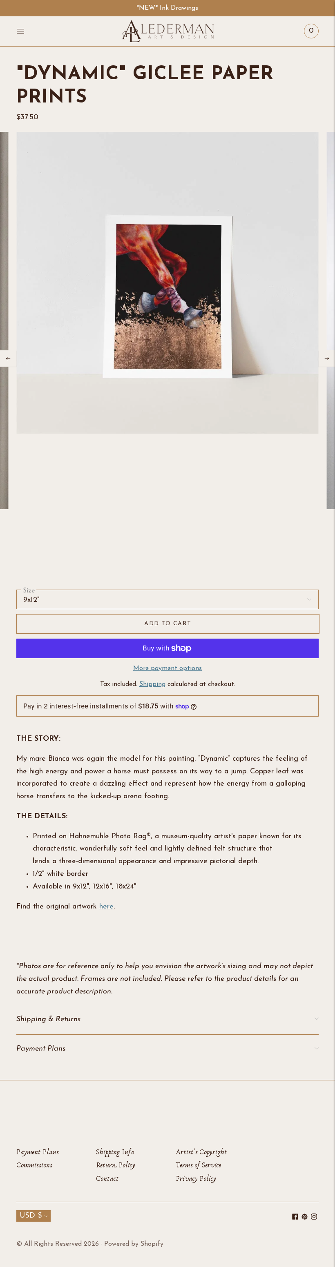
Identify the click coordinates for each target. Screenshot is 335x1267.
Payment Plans (37, 1152)
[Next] (327, 358)
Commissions (34, 1165)
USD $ (31, 1216)
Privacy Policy (196, 1178)
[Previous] (8, 358)
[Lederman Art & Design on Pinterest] (305, 1218)
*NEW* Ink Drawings (167, 8)
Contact (107, 1178)
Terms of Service (198, 1165)
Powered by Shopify (133, 1244)
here (106, 907)
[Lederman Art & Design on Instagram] (314, 1218)
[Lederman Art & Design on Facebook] (295, 1218)
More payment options (167, 668)
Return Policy (115, 1165)
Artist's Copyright (201, 1152)
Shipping (152, 684)
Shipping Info (115, 1152)
